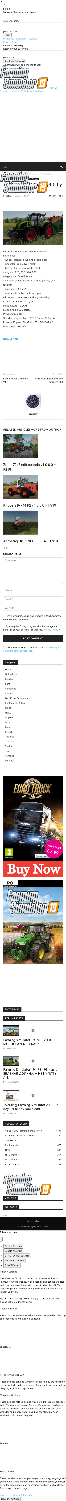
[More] (21, 203)
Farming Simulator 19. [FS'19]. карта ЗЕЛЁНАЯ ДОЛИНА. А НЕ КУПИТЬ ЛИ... (30, 1073)
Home (8, 669)
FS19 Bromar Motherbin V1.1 (15, 380)
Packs (8, 727)
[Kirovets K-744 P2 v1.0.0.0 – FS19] (33, 487)
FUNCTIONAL (12, 1265)
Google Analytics (13, 1250)
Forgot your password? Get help (20, 38)
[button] (5, 166)
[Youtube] (6, 1215)
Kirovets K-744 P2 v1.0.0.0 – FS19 (29, 505)
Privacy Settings (13, 1246)
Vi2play (9, 196)
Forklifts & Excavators (16, 698)
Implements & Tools (15, 703)
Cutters (9, 693)
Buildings (10, 679)
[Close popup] (1, 1239)
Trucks (8, 750)
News (8, 712)
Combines (10, 688)
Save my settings (10, 1498)
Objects (9, 717)
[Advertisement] (33, 127)
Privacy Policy (10, 41)
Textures (9, 736)
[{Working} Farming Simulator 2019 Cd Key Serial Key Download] (33, 1095)
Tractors (9, 741)
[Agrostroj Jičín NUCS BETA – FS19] (33, 523)
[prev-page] (4, 548)
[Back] (4, 5)
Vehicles (9, 755)
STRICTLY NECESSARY (17, 1255)
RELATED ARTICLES (17, 429)
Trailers (9, 746)
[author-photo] (33, 409)
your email (9, 57)
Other (8, 722)
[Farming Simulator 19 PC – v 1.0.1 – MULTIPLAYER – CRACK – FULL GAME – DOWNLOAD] (33, 1030)
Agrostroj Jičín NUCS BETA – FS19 (30, 541)
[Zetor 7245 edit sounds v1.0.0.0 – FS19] (33, 446)
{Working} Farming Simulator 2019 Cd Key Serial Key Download (30, 1107)
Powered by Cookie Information (16, 1495)
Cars (7, 683)
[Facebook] (6, 203)
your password (11, 31)
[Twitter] (14, 203)
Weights (9, 760)
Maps (8, 707)
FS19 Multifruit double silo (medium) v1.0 (49, 380)
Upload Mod (11, 674)
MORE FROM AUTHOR (46, 429)
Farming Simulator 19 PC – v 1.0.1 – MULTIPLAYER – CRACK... (30, 1042)
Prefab (8, 731)
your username (11, 20)
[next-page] (6, 548)
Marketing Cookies (14, 1260)
